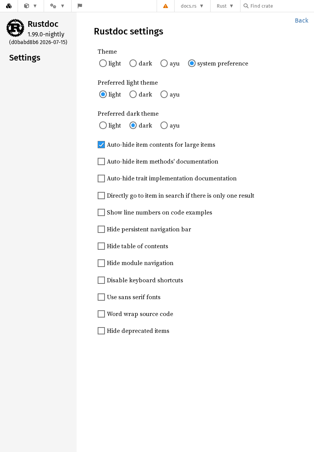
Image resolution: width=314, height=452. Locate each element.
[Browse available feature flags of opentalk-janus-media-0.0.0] (80, 6)
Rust (222, 6)
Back (301, 20)
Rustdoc (43, 24)
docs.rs (188, 6)
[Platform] (57, 6)
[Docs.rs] (9, 6)
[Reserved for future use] (31, 6)
